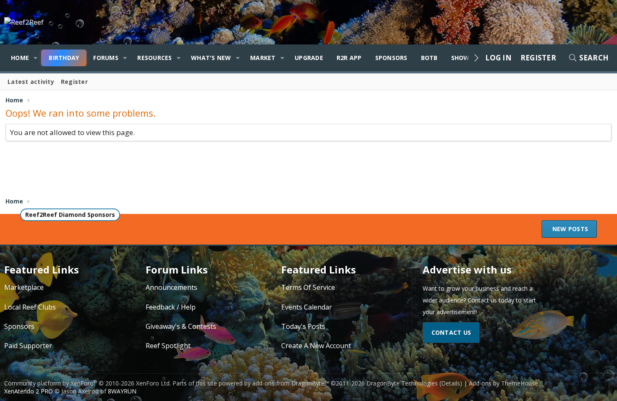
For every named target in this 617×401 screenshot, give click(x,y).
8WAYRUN (122, 391)
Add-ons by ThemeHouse (503, 383)
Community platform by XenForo (87, 383)
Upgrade (309, 58)
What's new (211, 58)
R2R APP (349, 58)
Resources (154, 58)
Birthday (64, 58)
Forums (105, 58)
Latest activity (31, 82)
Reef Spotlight (168, 345)
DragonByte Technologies (402, 383)
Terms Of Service (308, 287)
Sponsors (391, 58)
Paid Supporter (28, 345)
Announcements (171, 287)
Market (263, 58)
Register (74, 82)
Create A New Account (316, 345)
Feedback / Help (171, 307)
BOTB (429, 58)
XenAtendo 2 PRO (28, 391)
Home (20, 58)
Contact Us (451, 332)
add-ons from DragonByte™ (290, 383)
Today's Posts (303, 326)
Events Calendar (306, 307)
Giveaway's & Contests (181, 326)
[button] (35, 57)
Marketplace (24, 287)
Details (450, 383)
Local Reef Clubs (30, 307)
